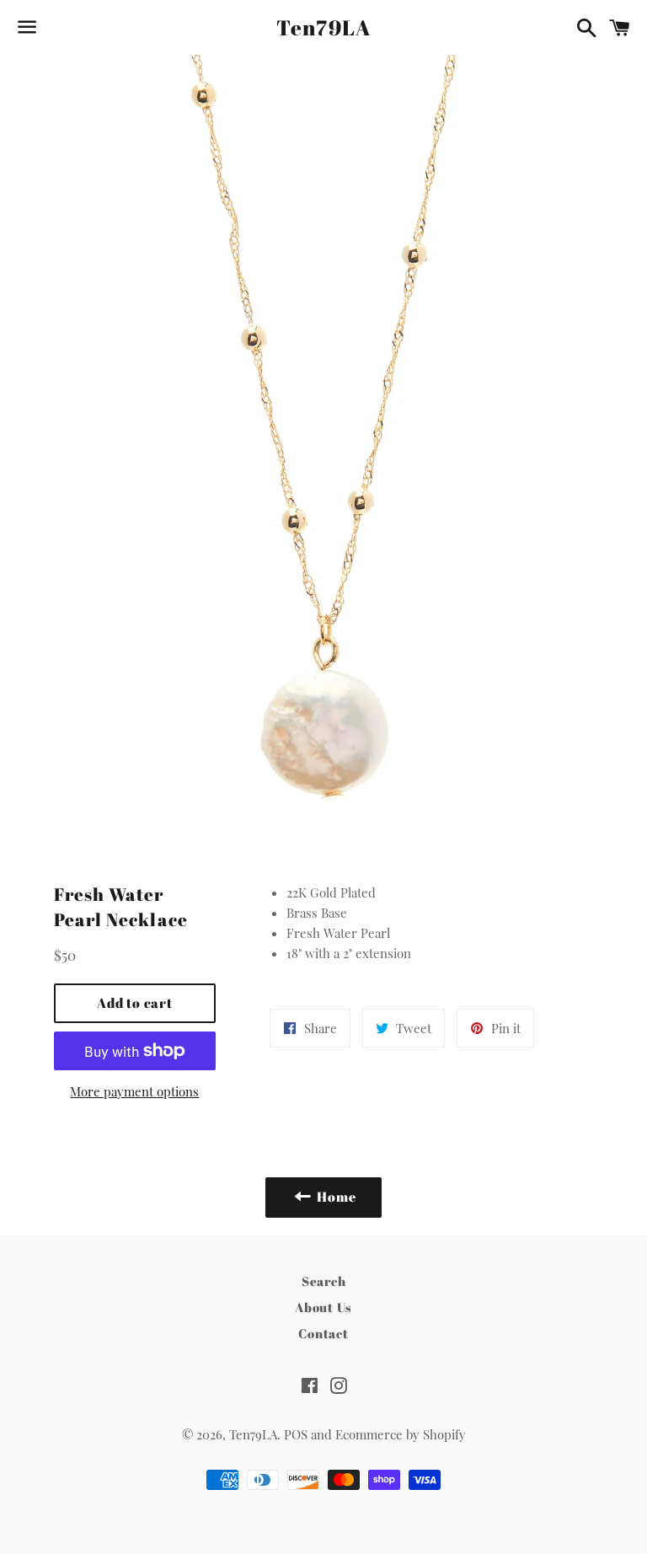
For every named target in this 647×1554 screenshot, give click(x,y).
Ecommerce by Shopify (400, 1434)
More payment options (134, 1091)
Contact (323, 1333)
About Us (323, 1307)
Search (324, 1281)
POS (295, 1434)
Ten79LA (324, 27)
